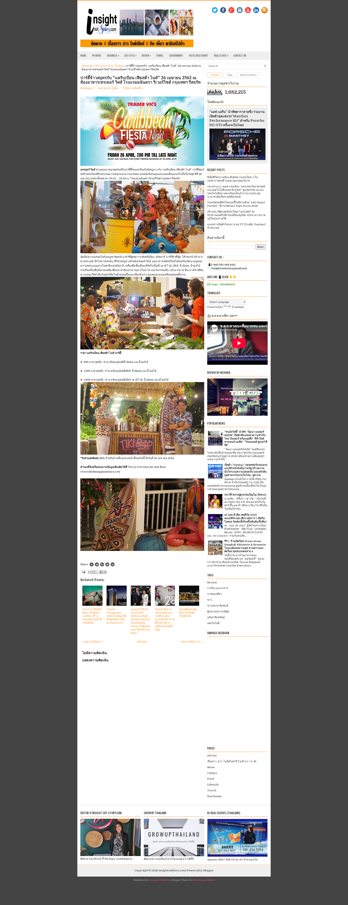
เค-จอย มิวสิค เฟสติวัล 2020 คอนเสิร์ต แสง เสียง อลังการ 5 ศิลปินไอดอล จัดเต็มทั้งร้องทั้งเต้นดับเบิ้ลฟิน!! (245, 518)
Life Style (130, 55)
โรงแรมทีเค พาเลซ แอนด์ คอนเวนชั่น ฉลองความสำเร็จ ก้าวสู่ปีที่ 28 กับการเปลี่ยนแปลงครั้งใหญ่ (165, 619)
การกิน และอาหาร (102, 65)
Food (210, 778)
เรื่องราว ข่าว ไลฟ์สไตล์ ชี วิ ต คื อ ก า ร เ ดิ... (232, 761)
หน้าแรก (142, 641)
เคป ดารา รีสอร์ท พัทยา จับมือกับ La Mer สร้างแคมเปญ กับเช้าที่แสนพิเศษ (92, 616)
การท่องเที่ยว (214, 593)
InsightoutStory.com (172, 870)
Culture (212, 773)
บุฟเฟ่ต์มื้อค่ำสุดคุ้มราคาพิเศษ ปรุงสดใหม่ (188, 613)
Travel (159, 55)
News (211, 767)
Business (113, 55)
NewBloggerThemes (204, 880)
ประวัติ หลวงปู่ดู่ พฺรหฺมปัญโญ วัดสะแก (245, 494)
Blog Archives (248, 75)
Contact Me (239, 55)
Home (83, 55)
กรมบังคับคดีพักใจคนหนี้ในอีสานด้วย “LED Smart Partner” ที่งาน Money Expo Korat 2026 (236, 204)
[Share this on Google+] (102, 564)
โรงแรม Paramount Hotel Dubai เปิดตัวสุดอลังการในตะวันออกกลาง (116, 616)
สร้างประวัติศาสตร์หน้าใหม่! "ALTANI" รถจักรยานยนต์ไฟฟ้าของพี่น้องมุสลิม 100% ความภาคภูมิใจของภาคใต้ (236, 215)
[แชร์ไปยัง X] (97, 572)
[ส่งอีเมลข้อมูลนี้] (90, 572)
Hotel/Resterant (198, 55)
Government (176, 55)
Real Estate (221, 55)
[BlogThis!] (94, 572)
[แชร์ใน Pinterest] (105, 572)
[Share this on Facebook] (92, 564)
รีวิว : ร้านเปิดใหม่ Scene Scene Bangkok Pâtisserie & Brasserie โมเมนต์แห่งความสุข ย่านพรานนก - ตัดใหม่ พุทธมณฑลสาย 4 (245, 546)
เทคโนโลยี (213, 623)
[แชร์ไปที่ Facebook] (101, 572)
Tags (230, 75)
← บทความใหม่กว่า (91, 641)
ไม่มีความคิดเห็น (132, 88)
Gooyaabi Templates (159, 880)
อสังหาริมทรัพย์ (216, 617)
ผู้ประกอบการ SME (218, 611)
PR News (96, 55)
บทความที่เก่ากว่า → (192, 641)
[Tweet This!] (97, 564)
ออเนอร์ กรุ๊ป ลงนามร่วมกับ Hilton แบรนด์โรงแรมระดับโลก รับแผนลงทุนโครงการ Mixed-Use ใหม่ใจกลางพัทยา (141, 621)
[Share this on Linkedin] (113, 564)
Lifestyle (213, 784)
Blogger (208, 870)
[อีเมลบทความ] (83, 571)
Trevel (211, 790)
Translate (238, 307)
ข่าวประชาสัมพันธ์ (217, 605)
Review (146, 55)
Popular (215, 75)
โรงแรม (119, 65)
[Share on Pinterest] (107, 564)
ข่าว (209, 599)
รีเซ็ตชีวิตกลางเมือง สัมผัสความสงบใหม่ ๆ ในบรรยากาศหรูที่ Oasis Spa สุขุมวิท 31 (232, 179)
